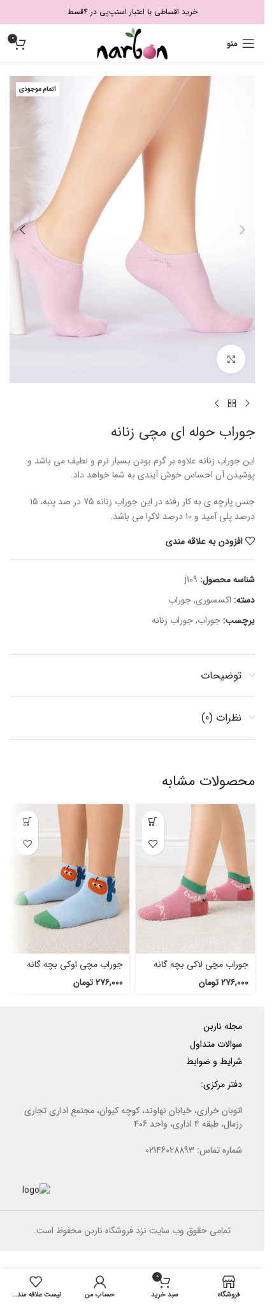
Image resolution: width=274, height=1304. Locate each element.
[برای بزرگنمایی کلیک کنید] (231, 359)
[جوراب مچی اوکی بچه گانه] (69, 879)
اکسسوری (213, 600)
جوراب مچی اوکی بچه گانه (75, 964)
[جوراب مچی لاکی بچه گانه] (196, 879)
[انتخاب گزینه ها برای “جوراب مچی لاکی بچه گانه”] (153, 822)
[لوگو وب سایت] (132, 43)
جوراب (179, 600)
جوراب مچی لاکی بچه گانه (201, 964)
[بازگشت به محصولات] (232, 403)
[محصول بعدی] (216, 403)
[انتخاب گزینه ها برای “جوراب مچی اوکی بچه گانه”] (27, 822)
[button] (242, 230)
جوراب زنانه (172, 620)
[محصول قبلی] (247, 403)
